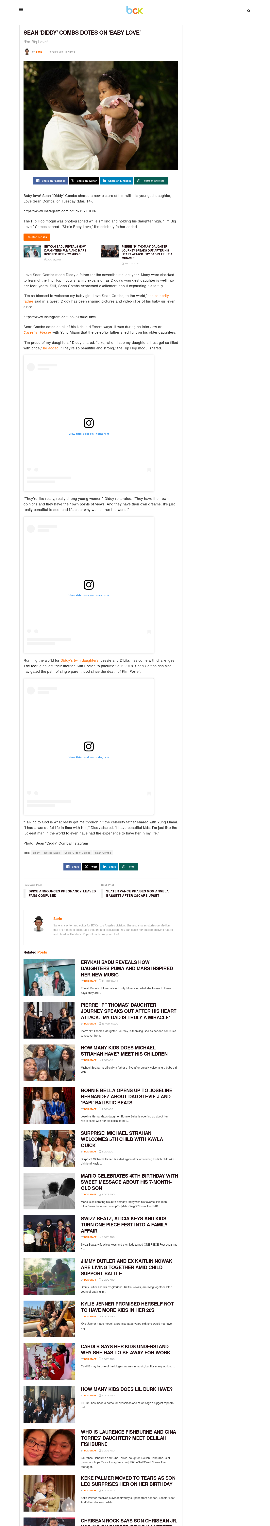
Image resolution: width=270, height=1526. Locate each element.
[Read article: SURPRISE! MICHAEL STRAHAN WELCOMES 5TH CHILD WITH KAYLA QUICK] (49, 1148)
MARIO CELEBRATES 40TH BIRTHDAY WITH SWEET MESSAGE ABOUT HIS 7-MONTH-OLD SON (129, 1181)
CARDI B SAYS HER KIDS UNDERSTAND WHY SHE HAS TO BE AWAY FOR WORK (125, 1349)
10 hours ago (109, 980)
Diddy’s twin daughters (79, 660)
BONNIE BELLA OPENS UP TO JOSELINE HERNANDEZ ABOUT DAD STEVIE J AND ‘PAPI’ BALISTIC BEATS (126, 1096)
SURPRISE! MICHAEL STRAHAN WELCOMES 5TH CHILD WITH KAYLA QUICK (122, 1139)
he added (51, 347)
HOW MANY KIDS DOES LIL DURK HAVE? (127, 1389)
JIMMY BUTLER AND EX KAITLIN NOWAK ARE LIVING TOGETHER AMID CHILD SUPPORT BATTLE (126, 1266)
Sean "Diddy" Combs (77, 852)
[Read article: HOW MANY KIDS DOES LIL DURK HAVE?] (49, 1404)
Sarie (39, 51)
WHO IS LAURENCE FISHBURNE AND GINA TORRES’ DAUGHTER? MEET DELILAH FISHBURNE (128, 1437)
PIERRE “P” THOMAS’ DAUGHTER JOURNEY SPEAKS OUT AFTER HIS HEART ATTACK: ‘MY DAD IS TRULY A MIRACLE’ (129, 1010)
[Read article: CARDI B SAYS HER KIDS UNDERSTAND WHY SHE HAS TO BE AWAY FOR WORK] (49, 1361)
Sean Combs (103, 852)
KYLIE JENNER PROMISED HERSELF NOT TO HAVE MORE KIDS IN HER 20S (127, 1306)
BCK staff (90, 980)
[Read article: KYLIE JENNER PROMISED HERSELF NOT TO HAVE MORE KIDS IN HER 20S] (49, 1319)
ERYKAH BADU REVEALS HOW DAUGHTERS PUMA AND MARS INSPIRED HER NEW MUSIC (127, 968)
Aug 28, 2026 (54, 259)
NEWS (71, 51)
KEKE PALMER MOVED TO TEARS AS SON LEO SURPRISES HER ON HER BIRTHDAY (128, 1480)
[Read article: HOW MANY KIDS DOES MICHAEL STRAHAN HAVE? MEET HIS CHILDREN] (49, 1062)
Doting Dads (52, 852)
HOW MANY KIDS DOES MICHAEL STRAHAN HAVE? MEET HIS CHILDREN (124, 1050)
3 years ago (56, 51)
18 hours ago (109, 1023)
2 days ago (108, 1194)
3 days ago (108, 1490)
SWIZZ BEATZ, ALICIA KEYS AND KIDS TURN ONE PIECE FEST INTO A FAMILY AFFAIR (124, 1224)
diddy (36, 852)
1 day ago (107, 1059)
